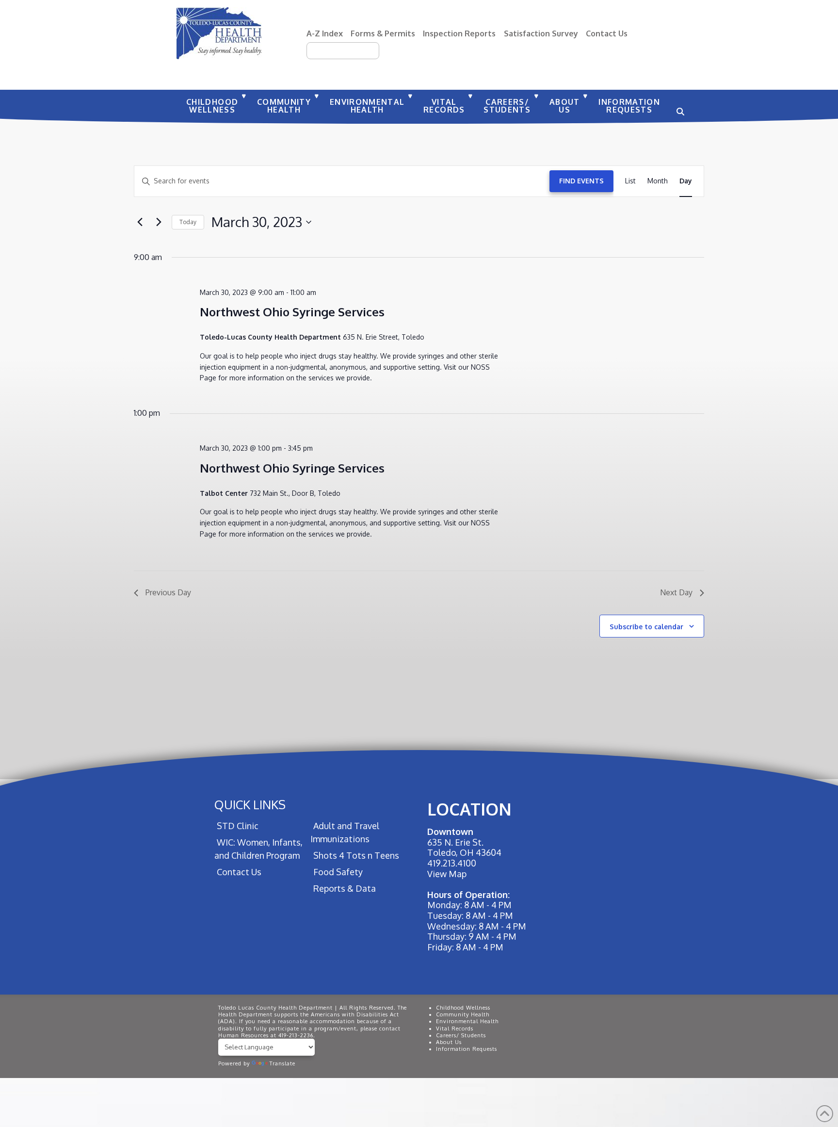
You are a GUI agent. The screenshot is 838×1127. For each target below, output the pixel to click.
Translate (282, 1063)
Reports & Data (344, 888)
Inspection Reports (459, 33)
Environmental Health (467, 1021)
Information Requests (466, 1048)
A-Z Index (324, 33)
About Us (449, 1042)
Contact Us (607, 33)
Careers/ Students (461, 1035)
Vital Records (454, 1028)
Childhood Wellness (463, 1007)
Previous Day (168, 592)
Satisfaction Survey (541, 33)
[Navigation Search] (679, 107)
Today (187, 222)
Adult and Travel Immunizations (344, 832)
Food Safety (337, 871)
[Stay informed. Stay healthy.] (219, 33)
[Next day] (158, 222)
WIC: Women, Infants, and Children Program (258, 849)
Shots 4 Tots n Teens (356, 855)
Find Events (581, 181)
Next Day (676, 592)
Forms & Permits (383, 33)
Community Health (462, 1014)
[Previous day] (139, 222)
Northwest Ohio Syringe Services (292, 311)
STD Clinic (237, 825)
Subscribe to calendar (646, 626)
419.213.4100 (451, 863)
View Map (447, 873)
